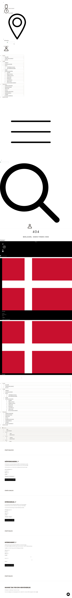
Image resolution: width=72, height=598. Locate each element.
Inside (4, 389)
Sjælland (6, 561)
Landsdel (6, 474)
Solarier (10, 400)
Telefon (6, 513)
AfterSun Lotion (11, 403)
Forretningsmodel (9, 413)
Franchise (5, 412)
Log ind (6, 59)
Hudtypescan (11, 407)
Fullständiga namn (7, 509)
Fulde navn (6, 550)
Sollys (6, 393)
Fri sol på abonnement (11, 82)
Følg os (3, 317)
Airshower (10, 404)
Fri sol (4, 383)
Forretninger (5, 97)
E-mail (6, 551)
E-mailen (6, 471)
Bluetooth (10, 406)
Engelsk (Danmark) (9, 430)
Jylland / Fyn (6, 558)
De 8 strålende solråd (11, 68)
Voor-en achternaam (8, 469)
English (10, 441)
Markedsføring (8, 420)
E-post (5, 511)
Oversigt (7, 390)
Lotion (6, 417)
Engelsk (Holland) (12, 438)
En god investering (9, 423)
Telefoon (6, 472)
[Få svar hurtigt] (68, 594)
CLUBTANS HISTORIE (8, 64)
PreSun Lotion (11, 401)
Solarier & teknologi (9, 419)
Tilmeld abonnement (9, 58)
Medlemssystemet (8, 414)
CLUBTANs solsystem (9, 398)
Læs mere (7, 384)
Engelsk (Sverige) (12, 434)
